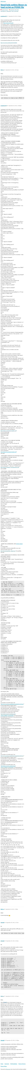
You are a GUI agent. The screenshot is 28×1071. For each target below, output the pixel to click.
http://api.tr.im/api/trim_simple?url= (8, 551)
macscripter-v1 (3, 11)
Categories (7, 1063)
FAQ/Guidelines (13, 1063)
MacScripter (3, 1)
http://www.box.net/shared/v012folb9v (9, 42)
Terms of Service (22, 1063)
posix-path (16, 11)
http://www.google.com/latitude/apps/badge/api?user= (12, 704)
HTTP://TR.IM (19, 543)
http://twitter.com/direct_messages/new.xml (10, 467)
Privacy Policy (4, 1066)
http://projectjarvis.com (8, 22)
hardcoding (9, 11)
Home (2, 1063)
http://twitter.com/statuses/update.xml (8, 430)
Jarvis (13, 11)
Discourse (8, 1069)
